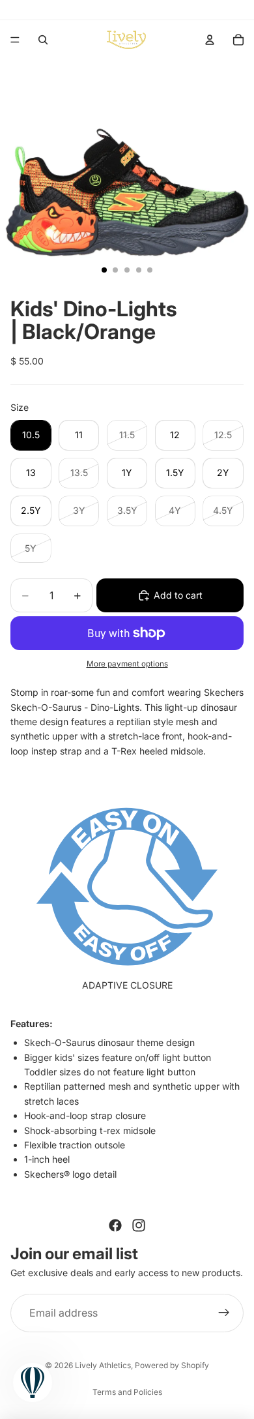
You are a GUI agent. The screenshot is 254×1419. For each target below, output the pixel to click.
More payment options (127, 663)
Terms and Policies (127, 1392)
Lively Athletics (103, 1365)
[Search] (43, 39)
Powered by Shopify (172, 1365)
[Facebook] (115, 1225)
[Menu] (15, 40)
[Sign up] (224, 1313)
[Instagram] (139, 1225)
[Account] (209, 39)
